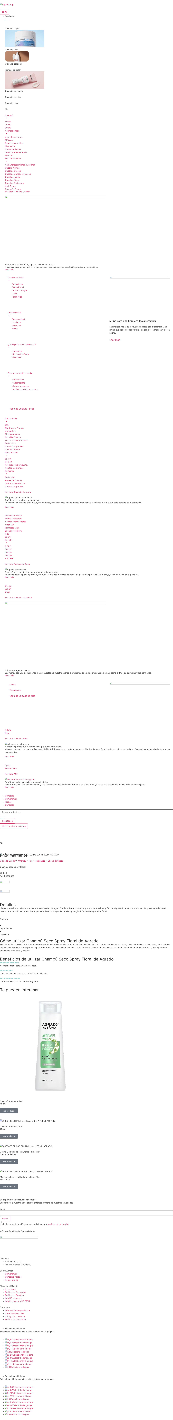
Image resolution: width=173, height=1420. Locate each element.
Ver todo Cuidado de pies (22, 696)
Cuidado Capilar (8, 861)
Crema (12, 685)
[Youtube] (118, 1250)
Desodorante (15, 690)
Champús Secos (55, 861)
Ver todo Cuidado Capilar (17, 191)
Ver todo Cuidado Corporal (18, 492)
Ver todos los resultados (14, 826)
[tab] (24, 27)
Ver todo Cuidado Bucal (16, 738)
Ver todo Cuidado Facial (21, 409)
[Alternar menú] (4, 11)
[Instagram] (3, 1250)
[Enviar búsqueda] (2, 817)
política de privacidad (58, 1224)
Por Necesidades (37, 861)
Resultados (7, 821)
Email (2, 1209)
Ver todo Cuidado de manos (18, 597)
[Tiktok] (61, 1250)
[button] (89, 121)
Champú (22, 861)
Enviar (5, 1218)
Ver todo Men (11, 774)
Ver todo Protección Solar (17, 564)
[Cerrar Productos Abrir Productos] (7, 20)
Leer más (9, 269)
